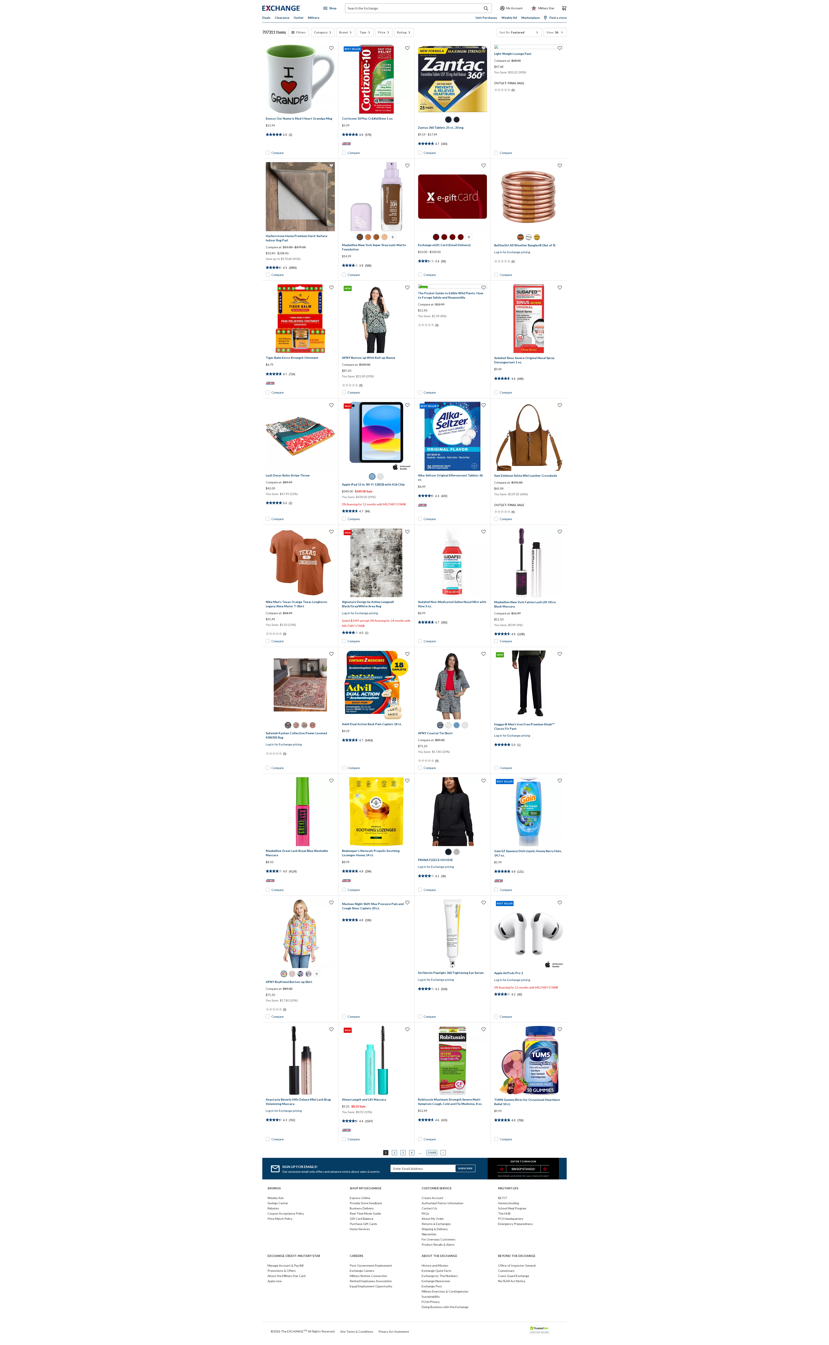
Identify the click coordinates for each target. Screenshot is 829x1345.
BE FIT (502, 1198)
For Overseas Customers (439, 1239)
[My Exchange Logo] (289, 8)
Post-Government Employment (371, 1265)
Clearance (282, 17)
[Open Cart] (564, 8)
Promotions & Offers (281, 1270)
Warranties (429, 1234)
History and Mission (435, 1265)
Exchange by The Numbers (440, 1276)
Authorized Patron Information (442, 1203)
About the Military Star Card (286, 1276)
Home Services (360, 1229)
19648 (431, 1152)
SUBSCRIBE (465, 1168)
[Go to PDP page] (300, 79)
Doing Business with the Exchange (445, 1307)
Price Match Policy (279, 1218)
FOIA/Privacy (431, 1302)
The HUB (504, 1213)
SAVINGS (274, 1188)
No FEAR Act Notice (511, 1281)
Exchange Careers (362, 1270)
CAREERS (356, 1256)
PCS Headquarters (510, 1218)
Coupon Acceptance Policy (285, 1213)
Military (313, 17)
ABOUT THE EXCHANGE (439, 1256)
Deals (266, 17)
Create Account (432, 1198)
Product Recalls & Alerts (438, 1244)
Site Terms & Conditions (356, 1331)
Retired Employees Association (371, 1281)
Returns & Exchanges (436, 1224)
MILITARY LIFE (508, 1188)
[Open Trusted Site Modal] (539, 1329)
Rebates (273, 1208)
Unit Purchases (486, 17)
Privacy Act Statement (393, 1331)
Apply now (274, 1281)
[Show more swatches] (392, 237)
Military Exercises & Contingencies (445, 1291)
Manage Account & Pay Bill (285, 1265)
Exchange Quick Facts (436, 1270)
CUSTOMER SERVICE (437, 1188)
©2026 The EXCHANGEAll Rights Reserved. (303, 1331)
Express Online (360, 1198)
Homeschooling (508, 1203)
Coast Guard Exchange (513, 1276)
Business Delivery (362, 1208)
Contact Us (429, 1208)
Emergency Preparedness (515, 1224)
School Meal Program (512, 1208)
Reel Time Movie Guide (365, 1213)
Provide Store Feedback (366, 1203)
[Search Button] (486, 8)
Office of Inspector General (517, 1265)
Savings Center (277, 1203)
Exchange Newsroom (436, 1281)
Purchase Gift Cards (363, 1224)
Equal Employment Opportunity (371, 1286)
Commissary (506, 1270)
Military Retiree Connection (368, 1276)
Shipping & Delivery (435, 1229)
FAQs (425, 1213)
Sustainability (431, 1296)
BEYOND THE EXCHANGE (516, 1256)
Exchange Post (432, 1286)
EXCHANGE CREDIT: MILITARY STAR (293, 1256)
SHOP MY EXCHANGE (365, 1188)
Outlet (299, 17)
